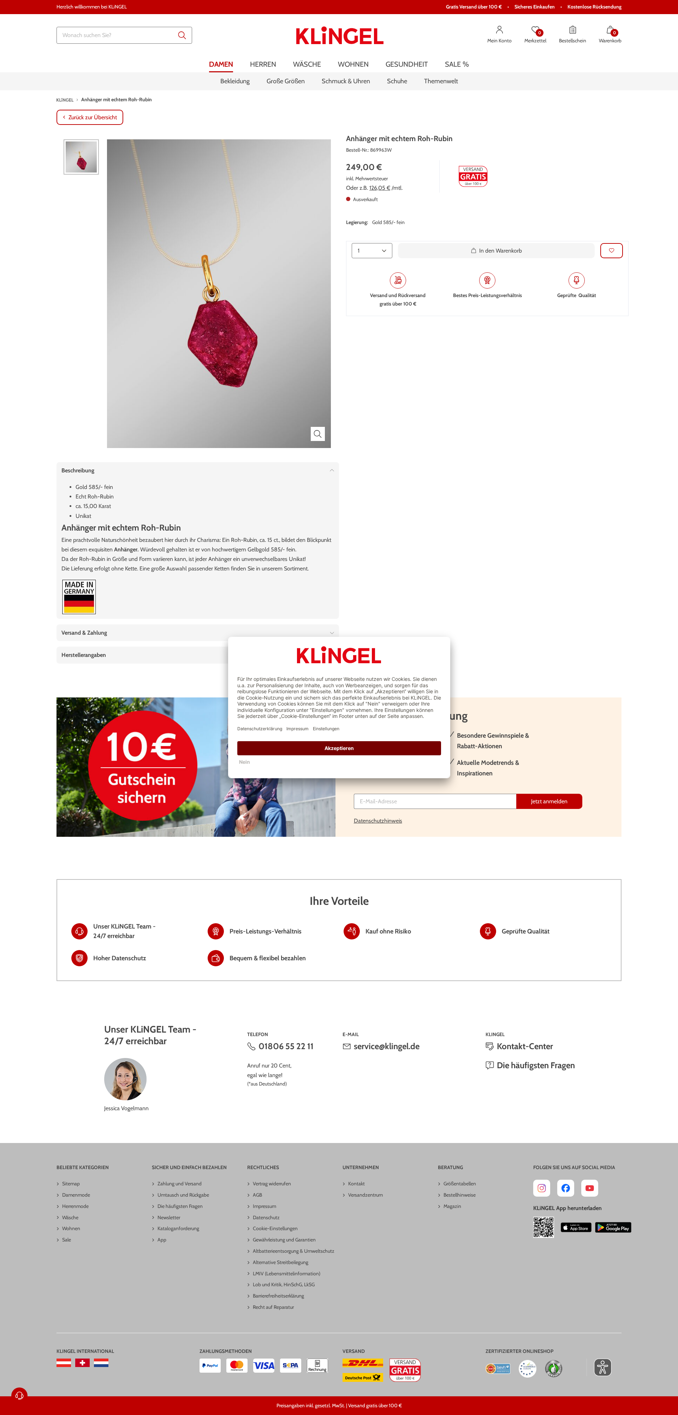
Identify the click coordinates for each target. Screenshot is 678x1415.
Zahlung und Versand (179, 1183)
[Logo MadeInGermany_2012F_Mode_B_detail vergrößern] (79, 597)
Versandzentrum (365, 1195)
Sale (66, 1239)
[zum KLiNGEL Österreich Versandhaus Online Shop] (63, 1363)
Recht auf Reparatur (273, 1307)
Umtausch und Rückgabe (183, 1195)
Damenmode (76, 1195)
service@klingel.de (387, 1046)
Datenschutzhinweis (378, 820)
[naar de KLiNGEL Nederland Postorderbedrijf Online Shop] (101, 1363)
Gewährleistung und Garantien (284, 1239)
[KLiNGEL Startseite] (339, 35)
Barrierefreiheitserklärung (278, 1296)
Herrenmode (75, 1206)
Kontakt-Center (525, 1046)
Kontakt (356, 1183)
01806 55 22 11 (286, 1046)
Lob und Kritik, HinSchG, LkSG (284, 1284)
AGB (257, 1195)
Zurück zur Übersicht (93, 117)
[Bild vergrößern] (318, 434)
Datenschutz (266, 1217)
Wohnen (71, 1228)
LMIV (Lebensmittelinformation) (286, 1273)
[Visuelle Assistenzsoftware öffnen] (599, 1367)
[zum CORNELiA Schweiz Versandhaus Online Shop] (82, 1363)
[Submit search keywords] (182, 35)
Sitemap (71, 1183)
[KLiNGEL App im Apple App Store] (576, 1227)
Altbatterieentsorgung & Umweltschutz (293, 1251)
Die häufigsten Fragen (536, 1065)
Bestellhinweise (460, 1195)
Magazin (452, 1206)
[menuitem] (221, 64)
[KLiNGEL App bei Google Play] (613, 1227)
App (161, 1239)
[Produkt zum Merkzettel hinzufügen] (611, 250)
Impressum (264, 1206)
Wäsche (70, 1217)
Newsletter (168, 1217)
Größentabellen (460, 1183)
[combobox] (124, 35)
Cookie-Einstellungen (275, 1228)
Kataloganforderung (178, 1228)
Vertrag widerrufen (272, 1183)
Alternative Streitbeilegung (280, 1262)
